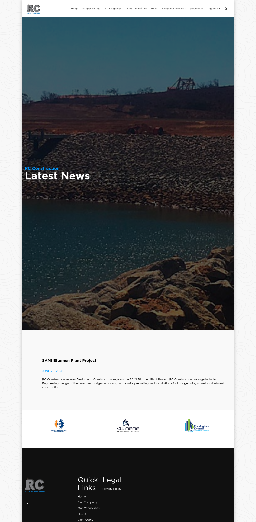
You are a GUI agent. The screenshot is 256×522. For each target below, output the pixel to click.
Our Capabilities (89, 508)
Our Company (87, 502)
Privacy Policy (111, 488)
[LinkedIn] (27, 503)
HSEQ (82, 513)
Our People (85, 519)
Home (82, 496)
